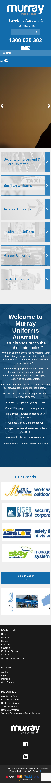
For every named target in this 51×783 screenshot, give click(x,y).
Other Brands (7, 682)
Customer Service (9, 651)
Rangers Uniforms (10, 710)
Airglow (5, 672)
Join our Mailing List (25, 578)
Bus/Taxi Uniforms (10, 699)
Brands (4, 641)
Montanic (5, 679)
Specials (5, 648)
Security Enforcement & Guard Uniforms (20, 713)
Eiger (3, 675)
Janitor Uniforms (9, 706)
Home (4, 634)
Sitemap (13, 771)
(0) (2, 60)
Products (5, 637)
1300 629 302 (25, 40)
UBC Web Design (31, 771)
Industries (6, 644)
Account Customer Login (13, 658)
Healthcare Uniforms (11, 703)
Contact (5, 655)
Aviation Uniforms (9, 696)
